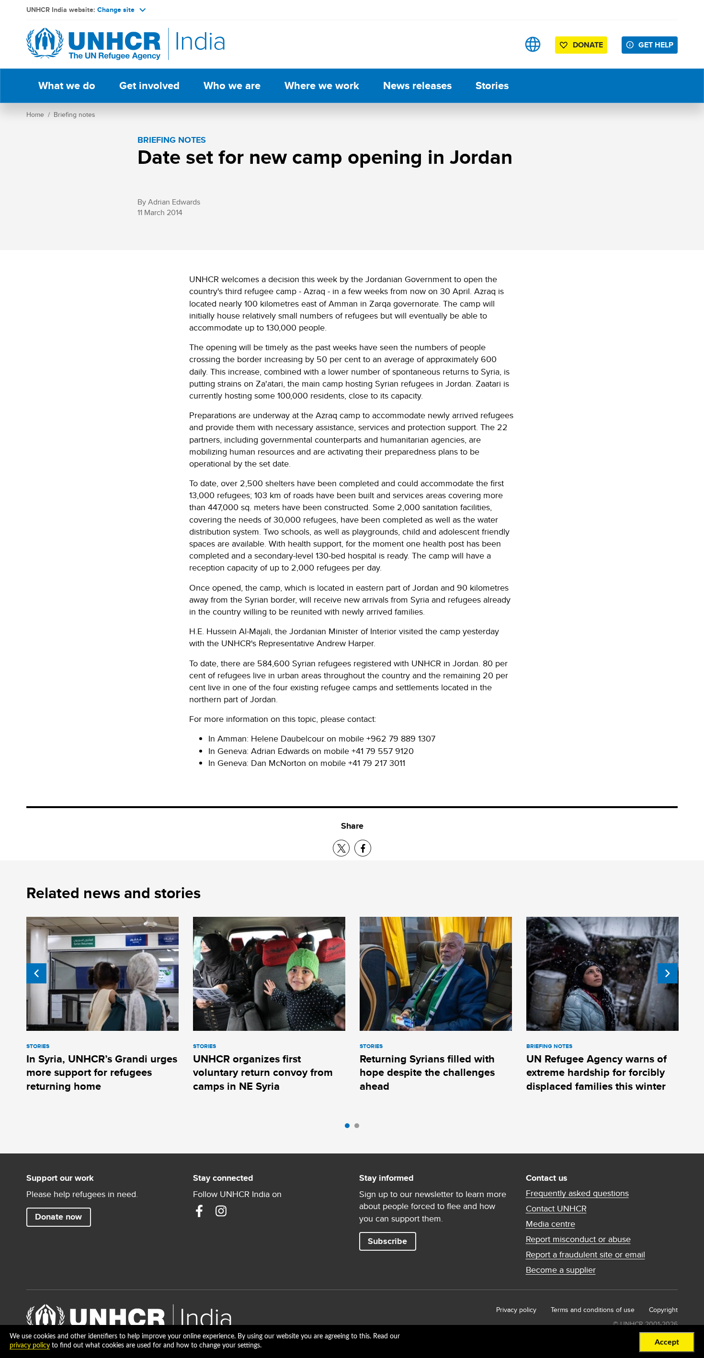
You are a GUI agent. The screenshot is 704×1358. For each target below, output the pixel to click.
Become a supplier (561, 1270)
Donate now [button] (58, 1216)
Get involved (149, 85)
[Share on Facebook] (362, 848)
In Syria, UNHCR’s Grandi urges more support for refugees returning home (101, 1072)
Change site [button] (116, 9)
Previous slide (36, 973)
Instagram (221, 1211)
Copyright (663, 1309)
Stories (492, 85)
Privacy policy (516, 1309)
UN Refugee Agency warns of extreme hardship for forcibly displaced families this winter (596, 1072)
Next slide (668, 973)
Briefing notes (74, 114)
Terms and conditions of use (593, 1309)
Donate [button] (588, 44)
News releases (417, 85)
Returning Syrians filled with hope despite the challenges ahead (427, 1072)
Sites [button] (533, 44)
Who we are (232, 85)
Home (35, 114)
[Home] (93, 44)
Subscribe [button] (387, 1241)
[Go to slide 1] (349, 1128)
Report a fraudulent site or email (585, 1254)
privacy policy (30, 1345)
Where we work (321, 85)
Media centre (550, 1224)
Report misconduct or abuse (578, 1239)
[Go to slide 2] (359, 1128)
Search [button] (503, 44)
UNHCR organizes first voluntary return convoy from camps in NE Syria (263, 1072)
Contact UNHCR (556, 1208)
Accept (667, 1342)
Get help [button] (655, 44)
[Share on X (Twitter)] (341, 848)
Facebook (199, 1211)
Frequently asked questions (577, 1193)
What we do (66, 85)
